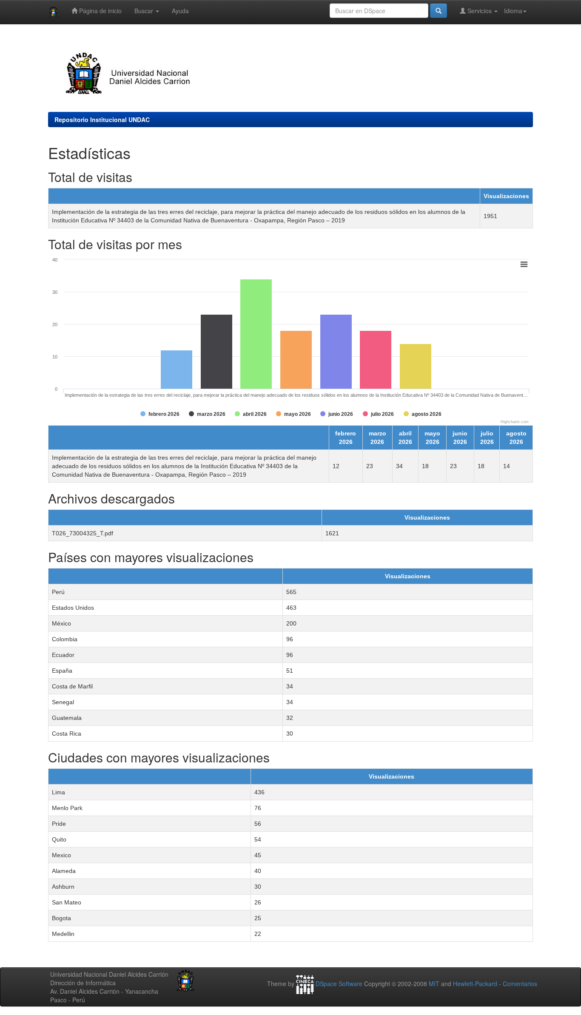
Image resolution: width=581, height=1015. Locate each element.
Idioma (513, 10)
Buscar (144, 10)
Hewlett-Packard (475, 983)
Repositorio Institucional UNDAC (102, 119)
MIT (434, 983)
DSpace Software (339, 983)
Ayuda (180, 10)
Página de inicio (99, 10)
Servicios (479, 10)
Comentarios (520, 983)
